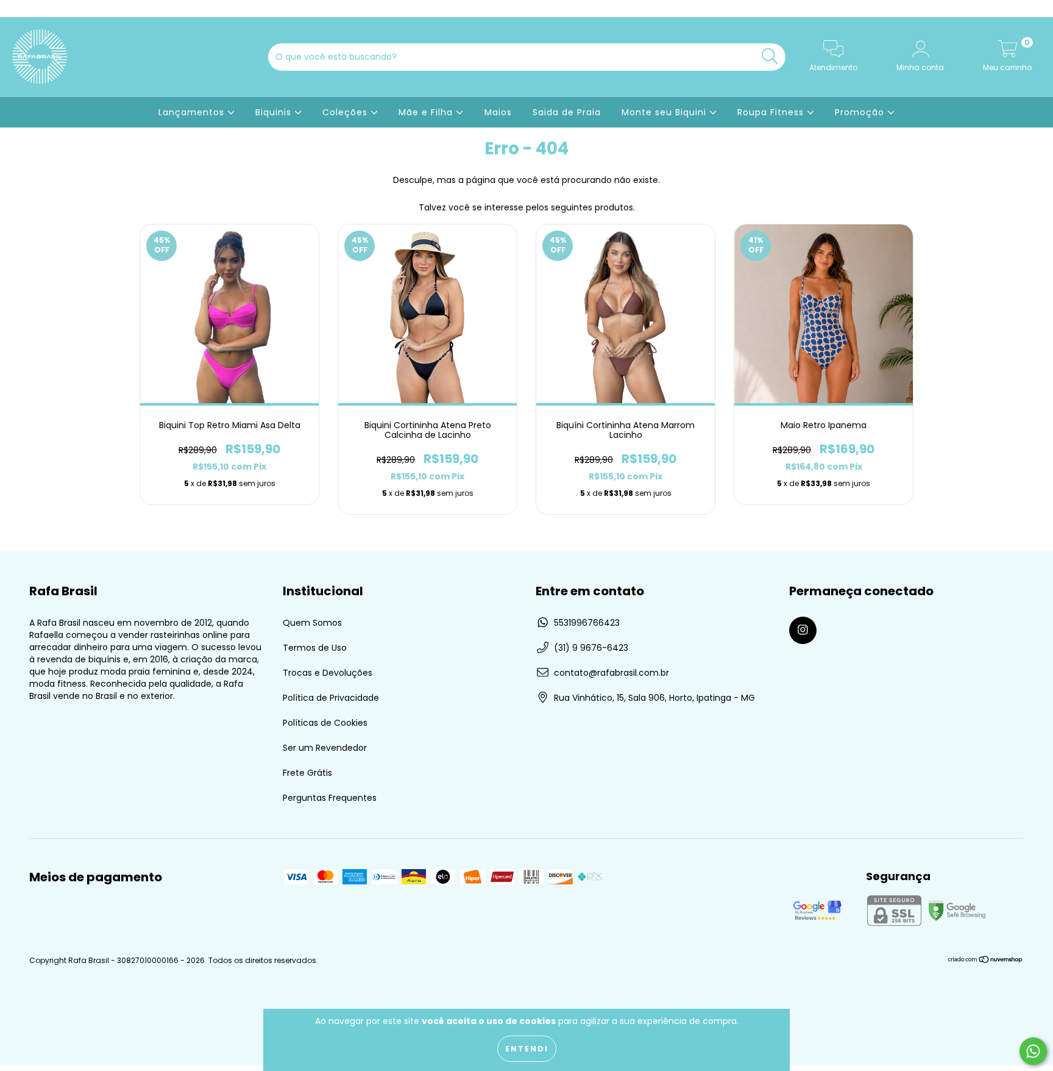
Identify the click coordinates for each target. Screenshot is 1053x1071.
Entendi (526, 1049)
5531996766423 (587, 623)
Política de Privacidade (331, 698)
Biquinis (274, 112)
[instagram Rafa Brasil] (17, 8)
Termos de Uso (315, 648)
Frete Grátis (307, 773)
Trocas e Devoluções (327, 673)
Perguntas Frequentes (330, 798)
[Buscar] (770, 56)
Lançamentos (192, 112)
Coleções (346, 112)
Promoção (861, 112)
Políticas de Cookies (325, 723)
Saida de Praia (567, 112)
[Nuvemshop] (986, 961)
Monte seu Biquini (665, 112)
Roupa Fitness (772, 112)
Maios (498, 112)
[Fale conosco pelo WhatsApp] (1033, 1051)
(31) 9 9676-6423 (591, 648)
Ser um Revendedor (325, 748)
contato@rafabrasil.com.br (611, 673)
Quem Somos (312, 623)
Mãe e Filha (427, 112)
